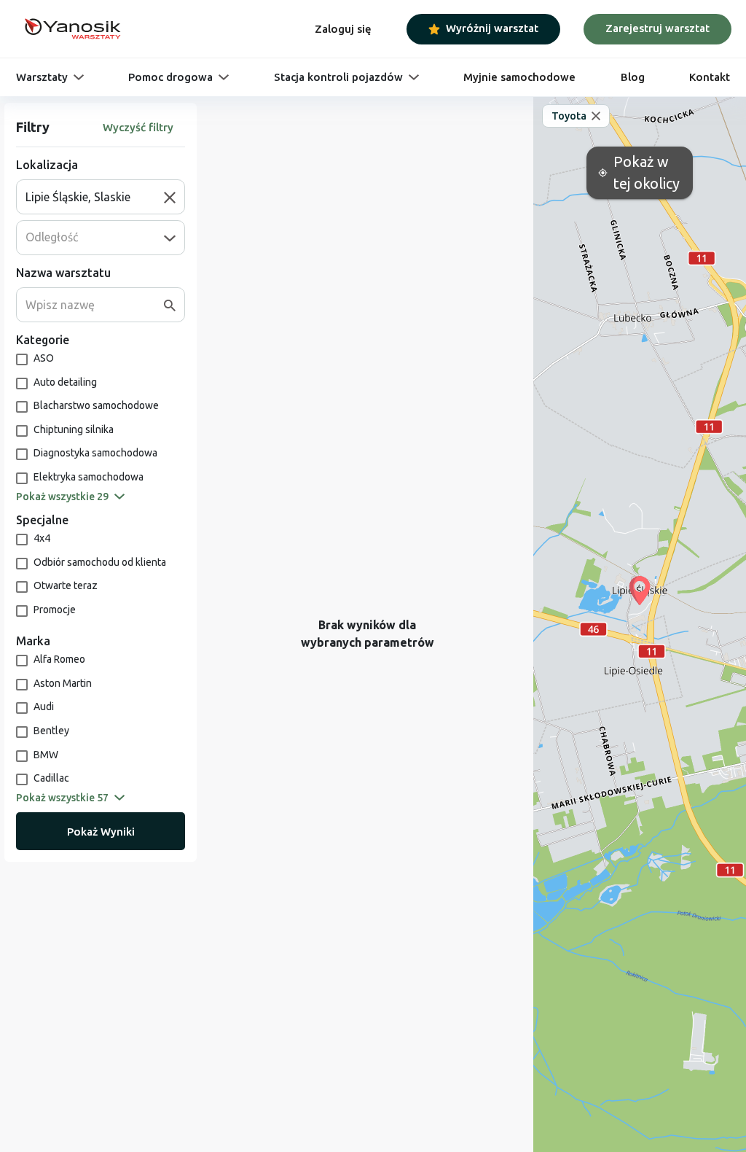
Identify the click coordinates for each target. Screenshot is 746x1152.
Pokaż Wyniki (101, 831)
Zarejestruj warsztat (657, 28)
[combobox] (94, 196)
